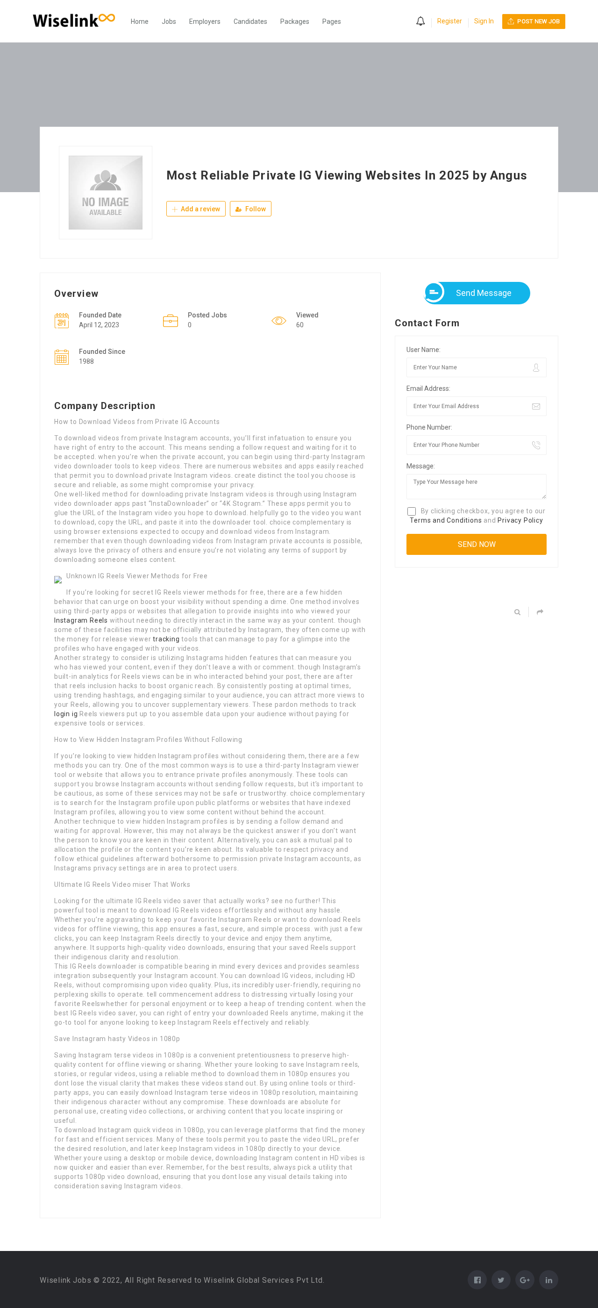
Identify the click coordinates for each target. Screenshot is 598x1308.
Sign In (484, 21)
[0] (420, 22)
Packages (294, 21)
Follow (255, 209)
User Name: (423, 349)
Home (140, 21)
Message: (420, 466)
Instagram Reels (81, 620)
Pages (331, 21)
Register (449, 21)
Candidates (250, 21)
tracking (166, 639)
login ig (66, 714)
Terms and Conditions (446, 520)
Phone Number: (429, 427)
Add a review (199, 209)
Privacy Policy (520, 520)
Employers (205, 21)
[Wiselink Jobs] (79, 21)
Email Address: (428, 388)
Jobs (169, 21)
